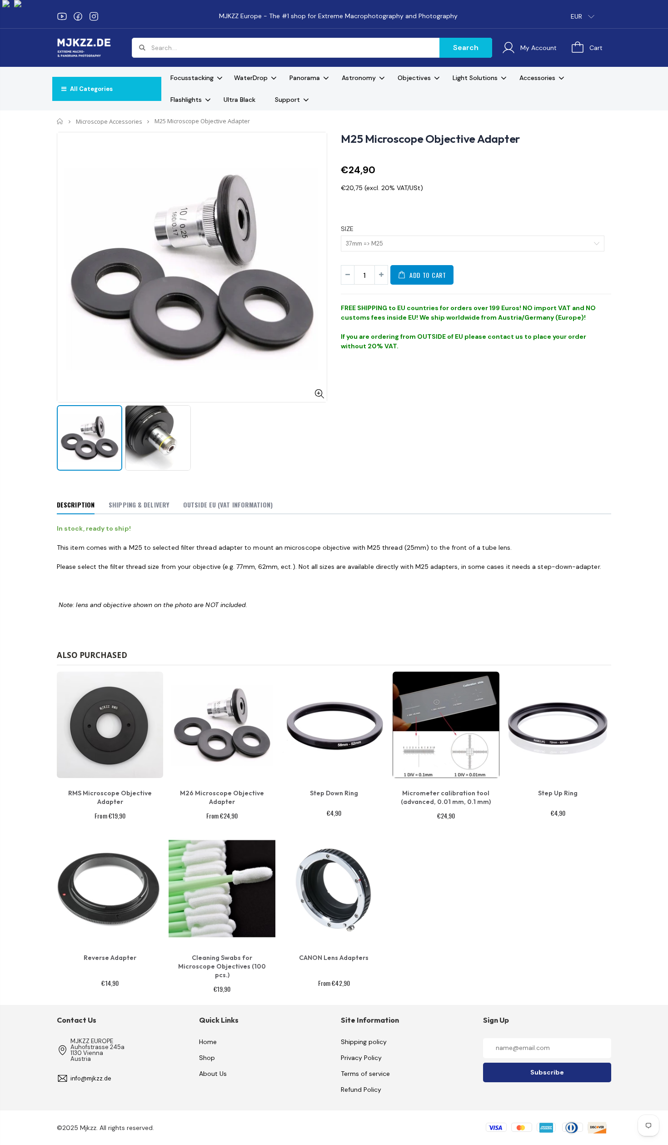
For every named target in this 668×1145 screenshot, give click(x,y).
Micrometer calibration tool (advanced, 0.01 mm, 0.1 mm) (446, 797)
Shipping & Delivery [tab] (139, 504)
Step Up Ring (558, 793)
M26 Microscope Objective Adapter (222, 797)
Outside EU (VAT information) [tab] (228, 504)
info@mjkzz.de (90, 1078)
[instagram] (94, 16)
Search (466, 47)
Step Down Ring (334, 793)
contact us (505, 336)
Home (60, 121)
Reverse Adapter (110, 958)
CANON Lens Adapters (334, 958)
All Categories (91, 89)
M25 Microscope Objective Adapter (430, 138)
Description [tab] (76, 504)
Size (347, 229)
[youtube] (62, 16)
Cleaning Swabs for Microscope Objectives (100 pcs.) (222, 966)
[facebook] (78, 16)
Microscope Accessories (109, 121)
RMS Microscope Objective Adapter (110, 797)
